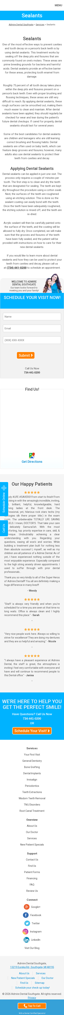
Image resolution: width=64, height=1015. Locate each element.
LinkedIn (35, 939)
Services (40, 24)
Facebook (35, 915)
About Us (32, 825)
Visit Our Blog (32, 948)
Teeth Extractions (32, 792)
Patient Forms (32, 872)
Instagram (36, 931)
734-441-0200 (32, 372)
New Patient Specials (32, 844)
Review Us (32, 890)
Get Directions (32, 461)
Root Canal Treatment (32, 810)
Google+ (35, 907)
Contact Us (32, 859)
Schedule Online (4, 502)
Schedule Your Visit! (30, 731)
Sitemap (39, 982)
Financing (32, 878)
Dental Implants (32, 773)
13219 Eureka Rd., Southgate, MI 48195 (32, 967)
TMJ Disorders (32, 804)
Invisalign (32, 779)
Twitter (36, 923)
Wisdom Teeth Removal (32, 798)
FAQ (32, 884)
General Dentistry (32, 760)
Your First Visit (32, 754)
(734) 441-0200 (16, 267)
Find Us (32, 865)
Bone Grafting (32, 767)
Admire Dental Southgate (21, 24)
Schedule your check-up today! (32, 987)
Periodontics (32, 785)
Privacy (32, 997)
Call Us (4, 528)
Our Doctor (32, 832)
